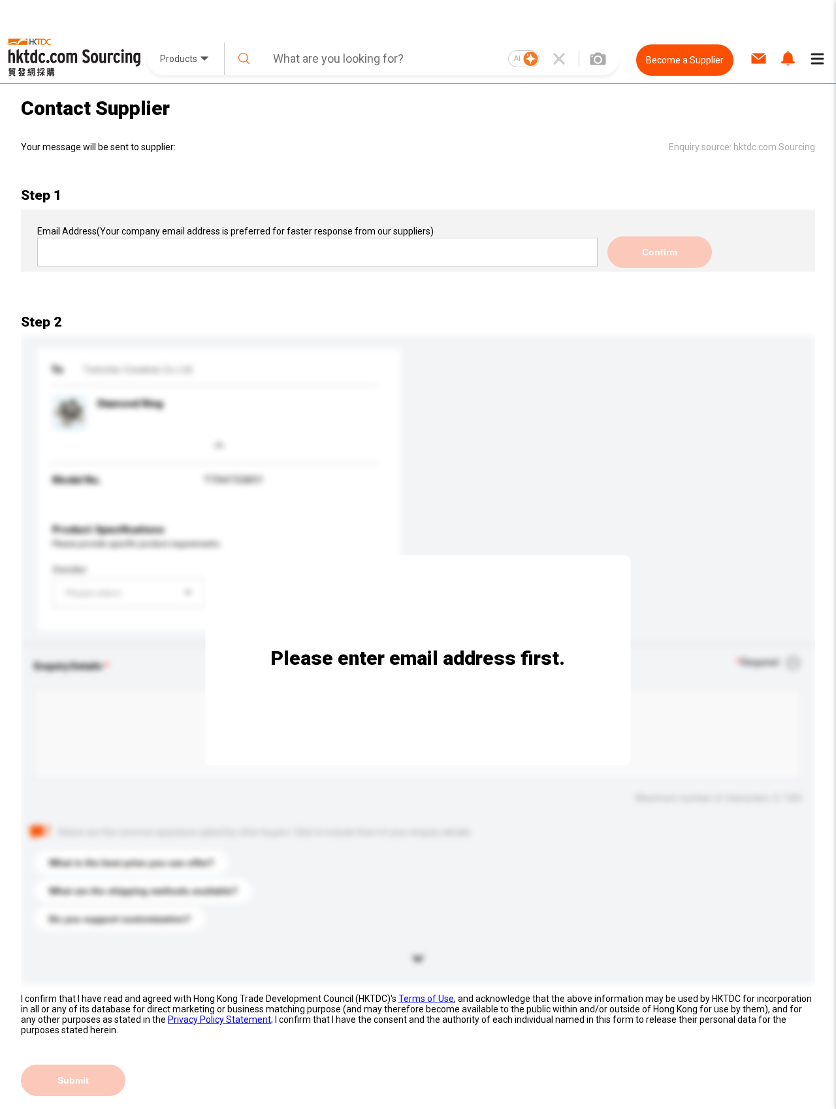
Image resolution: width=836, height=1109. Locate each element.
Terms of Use (426, 998)
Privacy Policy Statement (219, 1019)
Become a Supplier (685, 60)
